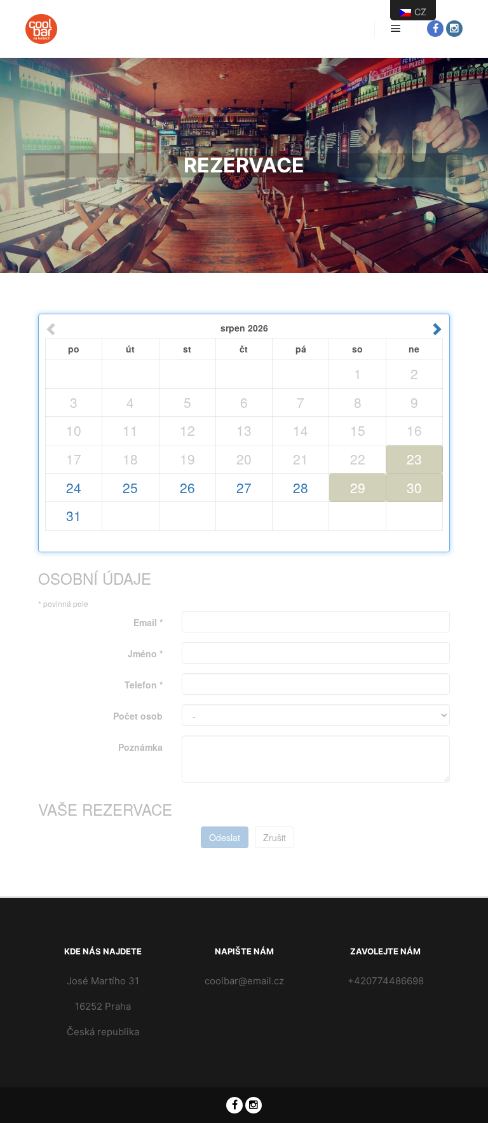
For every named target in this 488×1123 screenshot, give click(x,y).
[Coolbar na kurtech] (41, 28)
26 (187, 487)
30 (414, 487)
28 (300, 487)
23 (414, 458)
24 (73, 487)
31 (73, 515)
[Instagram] (454, 28)
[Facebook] (435, 28)
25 (130, 487)
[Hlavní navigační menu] (395, 28)
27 (244, 487)
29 (357, 487)
